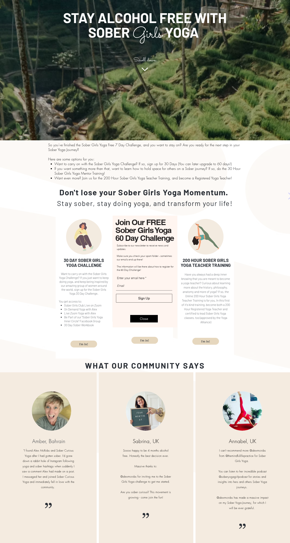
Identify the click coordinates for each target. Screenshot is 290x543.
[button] (144, 319)
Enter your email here (130, 278)
